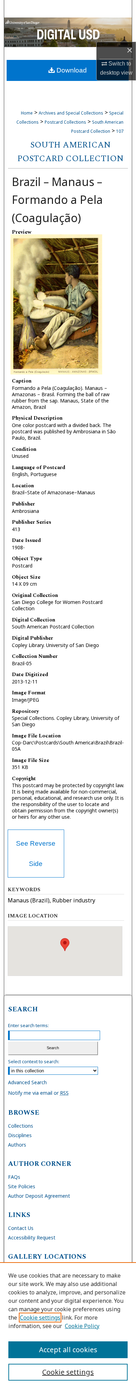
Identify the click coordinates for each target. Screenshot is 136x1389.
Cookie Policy (82, 1326)
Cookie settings (40, 1317)
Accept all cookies (68, 1349)
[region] (68, 1325)
